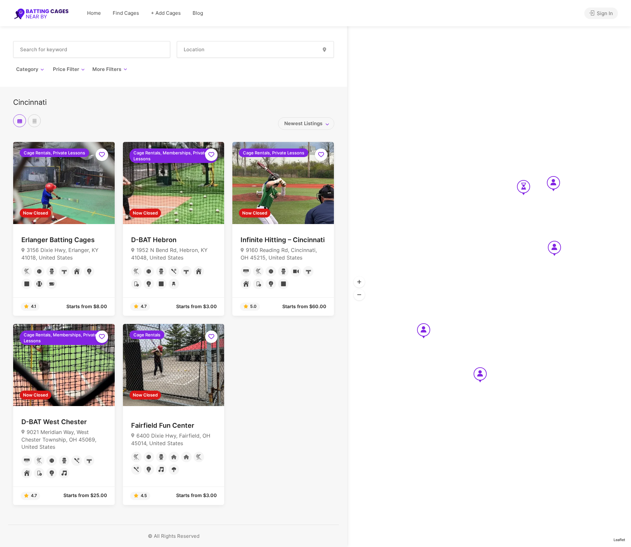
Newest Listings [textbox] (303, 123)
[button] (359, 281)
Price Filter (66, 69)
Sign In (604, 13)
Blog (198, 13)
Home (94, 13)
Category (27, 69)
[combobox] (306, 123)
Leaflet (619, 539)
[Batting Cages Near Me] (41, 13)
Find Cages (126, 13)
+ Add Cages (166, 13)
